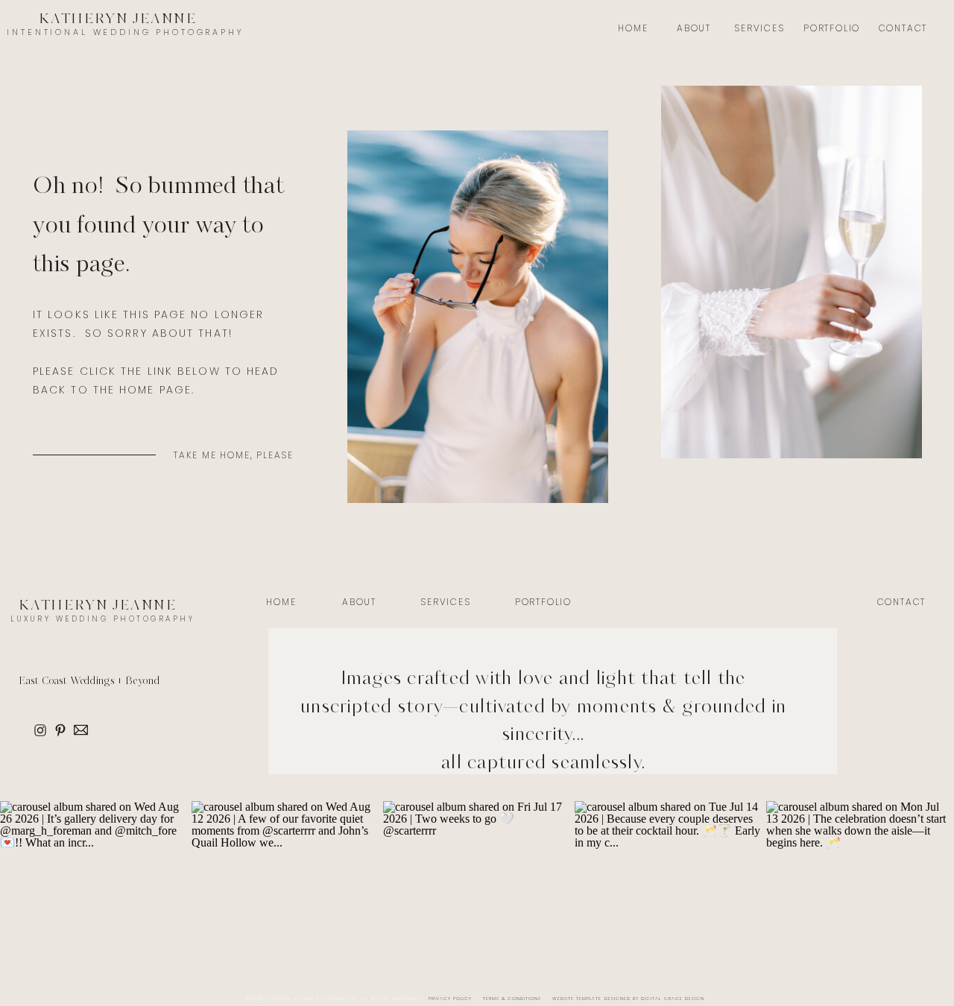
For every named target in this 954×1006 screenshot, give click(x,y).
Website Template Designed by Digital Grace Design (628, 999)
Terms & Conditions (512, 999)
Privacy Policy (451, 999)
